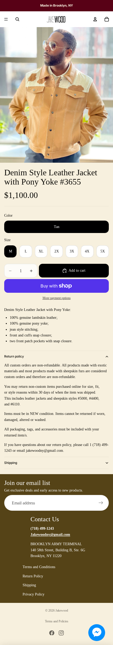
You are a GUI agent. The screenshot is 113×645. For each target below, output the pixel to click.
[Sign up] (100, 503)
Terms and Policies (56, 621)
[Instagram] (61, 633)
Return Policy (33, 576)
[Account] (95, 19)
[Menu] (6, 19)
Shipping (10, 463)
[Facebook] (52, 633)
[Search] (17, 19)
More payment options (57, 298)
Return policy (14, 356)
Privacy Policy (33, 594)
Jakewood (61, 610)
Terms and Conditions (39, 567)
